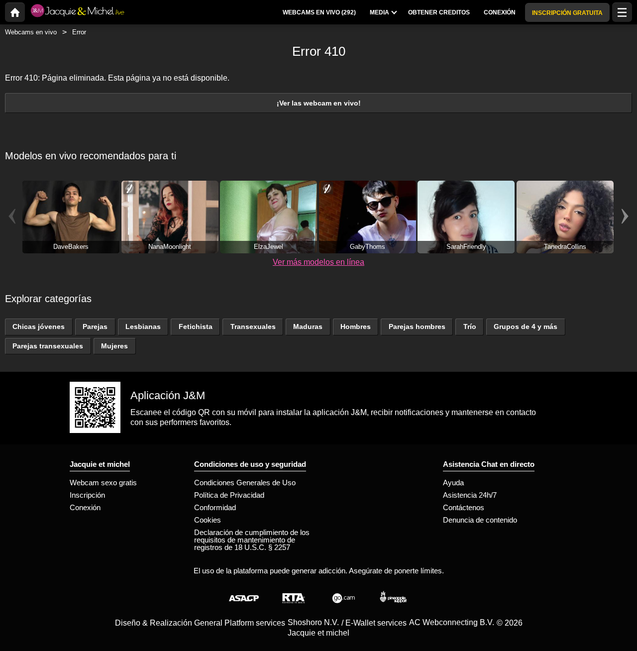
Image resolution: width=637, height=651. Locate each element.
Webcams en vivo (31, 32)
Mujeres (114, 346)
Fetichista (195, 326)
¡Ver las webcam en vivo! (319, 103)
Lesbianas (143, 326)
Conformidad (215, 507)
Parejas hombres (417, 326)
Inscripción (87, 495)
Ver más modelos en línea (318, 262)
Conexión (85, 507)
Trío (469, 326)
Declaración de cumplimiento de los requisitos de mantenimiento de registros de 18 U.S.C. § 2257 (252, 539)
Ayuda (453, 482)
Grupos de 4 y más (525, 326)
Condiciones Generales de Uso (245, 482)
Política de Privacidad (229, 495)
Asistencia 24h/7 (470, 495)
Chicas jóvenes (38, 326)
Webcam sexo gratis (103, 482)
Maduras (307, 326)
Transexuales (253, 326)
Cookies (207, 520)
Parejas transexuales (47, 346)
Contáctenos (463, 507)
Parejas (95, 326)
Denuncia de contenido (480, 520)
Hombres (355, 326)
